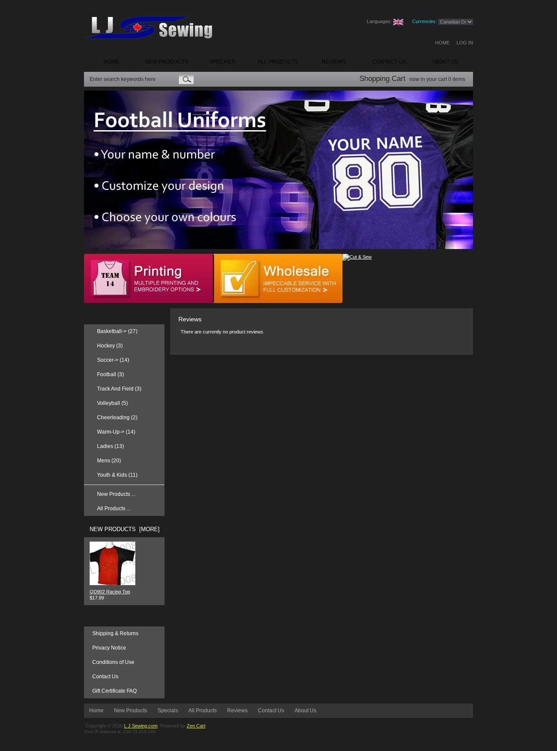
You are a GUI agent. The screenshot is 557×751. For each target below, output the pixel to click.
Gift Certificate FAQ (114, 691)
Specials (168, 710)
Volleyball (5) (112, 403)
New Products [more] (125, 529)
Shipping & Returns (115, 633)
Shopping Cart (382, 78)
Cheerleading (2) (117, 417)
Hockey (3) (110, 346)
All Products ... (114, 508)
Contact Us (105, 677)
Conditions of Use (113, 662)
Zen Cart (196, 725)
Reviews (237, 710)
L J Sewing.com (141, 725)
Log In (464, 42)
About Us (305, 710)
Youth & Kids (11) (117, 475)
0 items (456, 79)
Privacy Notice (109, 648)
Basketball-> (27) (117, 331)
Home (442, 42)
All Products (202, 710)
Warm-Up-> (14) (116, 432)
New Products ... (116, 494)
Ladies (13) (110, 446)
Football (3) (110, 374)
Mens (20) (109, 461)
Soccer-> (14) (113, 360)
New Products (130, 710)
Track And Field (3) (119, 389)
